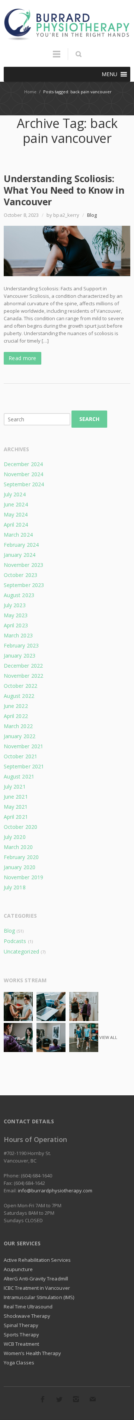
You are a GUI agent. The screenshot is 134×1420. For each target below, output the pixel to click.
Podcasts (15, 941)
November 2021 (23, 746)
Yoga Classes (19, 1362)
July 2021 (15, 786)
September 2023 (24, 585)
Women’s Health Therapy (32, 1353)
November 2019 (23, 877)
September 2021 (24, 766)
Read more (22, 358)
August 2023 (19, 595)
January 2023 (19, 655)
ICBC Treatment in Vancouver (37, 1288)
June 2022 (16, 705)
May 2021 (16, 806)
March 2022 (18, 726)
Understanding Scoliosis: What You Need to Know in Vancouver (64, 190)
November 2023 (23, 564)
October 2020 (20, 826)
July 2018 (15, 887)
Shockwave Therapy (27, 1316)
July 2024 (15, 494)
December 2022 (23, 665)
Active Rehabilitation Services (37, 1260)
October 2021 (20, 756)
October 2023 (20, 574)
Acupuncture (18, 1269)
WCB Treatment (21, 1344)
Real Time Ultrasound (28, 1306)
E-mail (92, 1399)
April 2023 (16, 625)
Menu (56, 57)
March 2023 (18, 635)
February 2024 (21, 544)
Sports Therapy (21, 1334)
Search (89, 418)
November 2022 (23, 675)
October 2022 (20, 685)
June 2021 (16, 796)
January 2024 (19, 554)
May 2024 (16, 514)
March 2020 (18, 847)
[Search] (78, 54)
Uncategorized (21, 951)
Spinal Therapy (21, 1325)
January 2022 (19, 736)
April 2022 (16, 716)
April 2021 (16, 816)
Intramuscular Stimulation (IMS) (39, 1297)
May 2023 (16, 615)
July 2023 (15, 605)
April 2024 (16, 524)
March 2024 (18, 534)
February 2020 (21, 857)
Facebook (42, 1399)
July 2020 (15, 836)
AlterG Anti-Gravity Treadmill (36, 1278)
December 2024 (23, 464)
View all (108, 1037)
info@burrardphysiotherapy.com (55, 1190)
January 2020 (19, 867)
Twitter (59, 1399)
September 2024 (24, 484)
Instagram (75, 1399)
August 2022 (19, 695)
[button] (109, 74)
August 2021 (19, 776)
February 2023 (21, 645)
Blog (92, 215)
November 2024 (23, 474)
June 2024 (16, 504)
